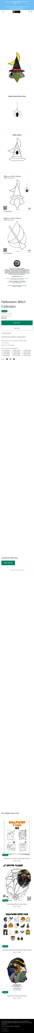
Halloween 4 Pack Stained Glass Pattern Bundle (17, 858)
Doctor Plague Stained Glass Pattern (17, 904)
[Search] (29, 11)
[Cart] (32, 11)
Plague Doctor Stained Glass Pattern (17, 996)
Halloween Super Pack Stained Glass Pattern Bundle (17, 950)
